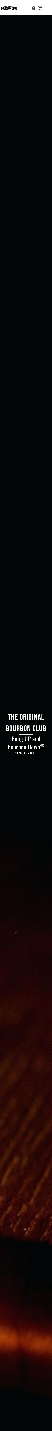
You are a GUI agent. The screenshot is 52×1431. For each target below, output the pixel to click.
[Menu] (48, 8)
